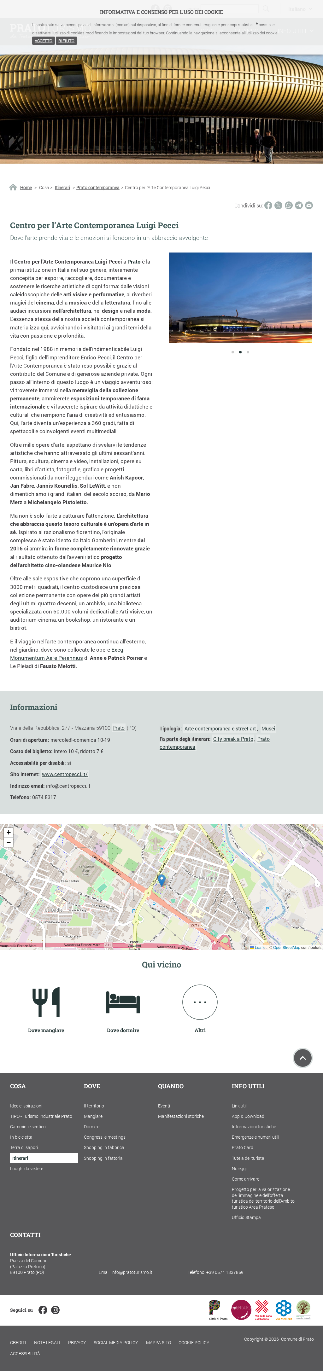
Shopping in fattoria (103, 1158)
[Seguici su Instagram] (55, 1310)
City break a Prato (233, 738)
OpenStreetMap (286, 947)
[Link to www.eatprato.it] (241, 1318)
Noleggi (239, 1168)
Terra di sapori (24, 1147)
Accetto (43, 40)
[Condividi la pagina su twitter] (278, 205)
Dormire (91, 1127)
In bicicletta (21, 1137)
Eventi (164, 1106)
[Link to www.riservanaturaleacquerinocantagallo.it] (303, 1318)
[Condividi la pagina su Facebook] (268, 205)
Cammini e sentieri (28, 1127)
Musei (268, 728)
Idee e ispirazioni (26, 1106)
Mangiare (93, 1116)
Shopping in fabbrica (104, 1147)
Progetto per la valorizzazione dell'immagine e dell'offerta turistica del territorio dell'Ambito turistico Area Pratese (263, 1198)
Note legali (47, 1342)
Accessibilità (25, 1353)
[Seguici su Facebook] (42, 1310)
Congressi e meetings (105, 1137)
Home (26, 187)
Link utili (240, 1106)
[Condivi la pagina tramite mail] (309, 205)
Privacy (77, 1342)
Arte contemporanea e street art (220, 728)
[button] (162, 880)
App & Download (248, 1116)
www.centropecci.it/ (65, 774)
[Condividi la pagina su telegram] (299, 205)
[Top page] (303, 1058)
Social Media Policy (116, 1342)
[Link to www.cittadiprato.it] (218, 1318)
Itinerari (62, 187)
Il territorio (94, 1106)
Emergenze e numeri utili (255, 1137)
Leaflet (260, 947)
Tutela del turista (248, 1158)
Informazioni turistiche (254, 1127)
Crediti (18, 1342)
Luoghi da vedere (26, 1168)
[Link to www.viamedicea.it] (283, 1318)
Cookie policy (194, 1342)
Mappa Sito (158, 1342)
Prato (119, 727)
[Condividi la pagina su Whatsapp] (289, 205)
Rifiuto (66, 40)
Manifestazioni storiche (181, 1116)
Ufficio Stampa (246, 1217)
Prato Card (242, 1147)
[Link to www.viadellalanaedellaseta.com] (263, 1318)
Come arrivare (245, 1179)
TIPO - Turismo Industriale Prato (41, 1116)
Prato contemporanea (98, 187)
